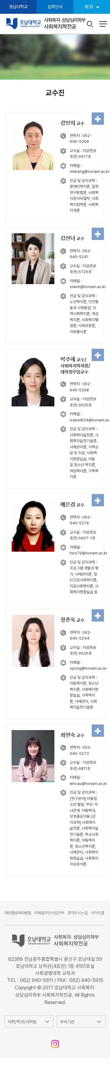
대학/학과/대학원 (22, 1021)
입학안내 (55, 6)
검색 (90, 24)
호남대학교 (18, 6)
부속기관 (67, 1021)
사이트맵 (97, 913)
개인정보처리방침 (17, 913)
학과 (89, 7)
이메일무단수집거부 (49, 913)
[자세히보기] (98, 118)
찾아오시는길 (78, 913)
